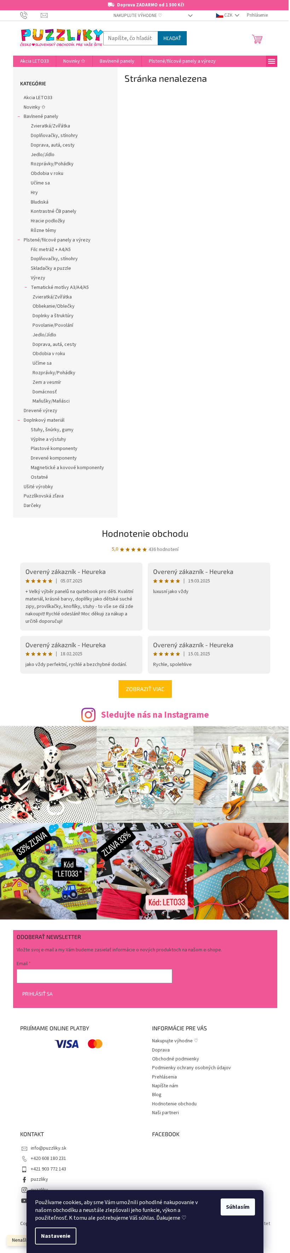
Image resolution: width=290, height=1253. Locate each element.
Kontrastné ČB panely (53, 211)
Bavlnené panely (41, 116)
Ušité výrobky (38, 486)
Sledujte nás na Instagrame (155, 714)
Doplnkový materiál (44, 420)
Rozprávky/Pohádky (52, 163)
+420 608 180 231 (48, 1158)
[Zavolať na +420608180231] (30, 15)
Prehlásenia (164, 1077)
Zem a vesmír (47, 382)
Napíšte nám (165, 1085)
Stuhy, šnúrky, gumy (52, 429)
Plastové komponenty (54, 448)
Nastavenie (55, 1236)
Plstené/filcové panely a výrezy (57, 240)
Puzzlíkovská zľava (44, 496)
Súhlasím (238, 1207)
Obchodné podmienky (175, 1059)
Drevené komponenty (54, 458)
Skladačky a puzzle (51, 268)
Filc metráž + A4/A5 (51, 249)
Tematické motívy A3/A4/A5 (60, 287)
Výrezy (38, 277)
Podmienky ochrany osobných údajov (191, 1067)
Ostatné (39, 477)
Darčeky (32, 505)
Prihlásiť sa (37, 994)
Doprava (161, 1050)
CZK (228, 15)
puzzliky (39, 1179)
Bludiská (39, 202)
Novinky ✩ (35, 107)
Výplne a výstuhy (48, 439)
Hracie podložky (48, 220)
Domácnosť (45, 391)
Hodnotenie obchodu (145, 533)
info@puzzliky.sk (48, 1148)
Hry (34, 192)
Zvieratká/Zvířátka (50, 126)
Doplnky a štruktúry (53, 315)
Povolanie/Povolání (53, 325)
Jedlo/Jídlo (42, 154)
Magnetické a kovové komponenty (67, 467)
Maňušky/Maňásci (51, 401)
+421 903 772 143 (48, 1169)
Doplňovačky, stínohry (54, 135)
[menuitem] (34, 61)
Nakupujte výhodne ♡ (138, 15)
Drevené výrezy (40, 410)
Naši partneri (165, 1112)
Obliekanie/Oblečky (54, 306)
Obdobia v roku (47, 173)
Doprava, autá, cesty (53, 145)
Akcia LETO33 (38, 97)
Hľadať (172, 38)
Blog (157, 1094)
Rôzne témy (43, 230)
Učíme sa (40, 183)
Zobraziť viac (145, 688)
